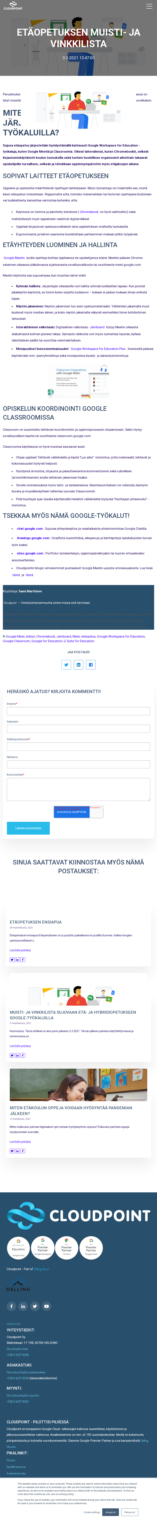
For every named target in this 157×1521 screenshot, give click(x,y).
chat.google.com (30, 528)
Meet (76, 636)
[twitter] (35, 1306)
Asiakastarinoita (16, 1473)
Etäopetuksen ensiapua (36, 922)
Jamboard (97, 327)
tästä (16, 575)
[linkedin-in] (23, 1306)
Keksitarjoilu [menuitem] (14, 1324)
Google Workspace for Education (121, 636)
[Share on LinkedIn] (17, 959)
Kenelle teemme (16, 1467)
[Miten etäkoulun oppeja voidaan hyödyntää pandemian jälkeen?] (78, 1085)
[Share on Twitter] (12, 959)
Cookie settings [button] (92, 1512)
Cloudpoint (10, 603)
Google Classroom (16, 641)
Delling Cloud (41, 1269)
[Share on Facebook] (22, 959)
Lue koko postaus (20, 950)
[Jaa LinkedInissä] (78, 665)
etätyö (30, 636)
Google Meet (15, 636)
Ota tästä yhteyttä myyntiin (23, 1395)
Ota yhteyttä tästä (17, 1349)
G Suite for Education (79, 641)
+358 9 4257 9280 (18, 1355)
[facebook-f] (11, 1306)
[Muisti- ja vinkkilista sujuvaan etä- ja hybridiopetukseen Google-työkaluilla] (78, 989)
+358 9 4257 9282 (18, 1401)
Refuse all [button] (129, 1512)
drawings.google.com (33, 538)
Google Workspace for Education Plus (98, 349)
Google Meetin (14, 258)
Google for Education (46, 641)
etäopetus (88, 636)
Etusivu (11, 1460)
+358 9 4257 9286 (18, 1378)
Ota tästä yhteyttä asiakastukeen (26, 1372)
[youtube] (46, 1306)
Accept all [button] (110, 1512)
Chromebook (89, 212)
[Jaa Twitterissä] (66, 665)
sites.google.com (30, 553)
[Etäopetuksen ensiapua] (78, 899)
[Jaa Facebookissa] (91, 665)
